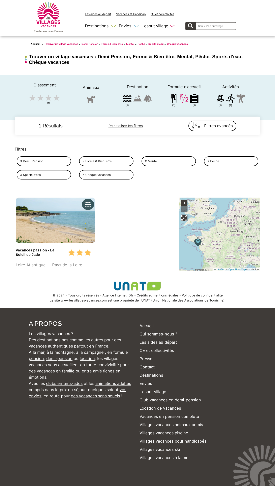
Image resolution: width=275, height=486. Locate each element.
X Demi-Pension (31, 161)
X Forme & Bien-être (97, 161)
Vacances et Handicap (131, 14)
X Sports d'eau (30, 175)
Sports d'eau (155, 43)
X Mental (151, 161)
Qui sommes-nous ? (158, 334)
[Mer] (127, 99)
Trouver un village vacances (61, 43)
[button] (198, 242)
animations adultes (113, 383)
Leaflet (220, 269)
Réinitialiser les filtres (126, 126)
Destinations (97, 26)
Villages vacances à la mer (165, 457)
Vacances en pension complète (169, 416)
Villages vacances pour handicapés (173, 441)
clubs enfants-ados (64, 383)
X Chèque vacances (97, 175)
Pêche (141, 43)
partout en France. (92, 346)
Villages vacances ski (160, 449)
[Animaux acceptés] (91, 101)
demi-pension (59, 358)
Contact (147, 367)
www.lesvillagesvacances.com (84, 300)
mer (40, 352)
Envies (125, 26)
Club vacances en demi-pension (170, 400)
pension (36, 358)
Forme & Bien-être (112, 43)
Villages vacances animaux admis (171, 424)
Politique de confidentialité (202, 295)
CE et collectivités (162, 14)
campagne (94, 352)
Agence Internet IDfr (118, 295)
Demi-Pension (90, 43)
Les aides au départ (98, 14)
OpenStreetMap (237, 269)
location (87, 358)
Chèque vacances (177, 43)
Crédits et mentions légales (157, 295)
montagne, (65, 352)
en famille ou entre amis (79, 371)
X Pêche (213, 161)
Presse (146, 358)
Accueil (35, 43)
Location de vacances (160, 408)
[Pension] (174, 99)
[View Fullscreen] (184, 218)
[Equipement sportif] (230, 99)
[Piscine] (220, 99)
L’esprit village (155, 26)
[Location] (194, 99)
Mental (130, 43)
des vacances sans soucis (95, 396)
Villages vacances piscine (164, 433)
